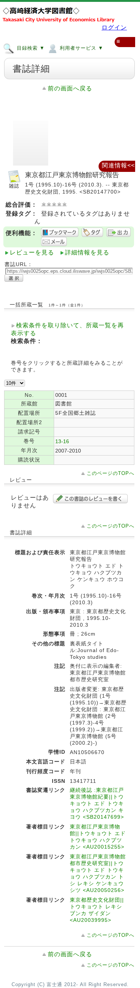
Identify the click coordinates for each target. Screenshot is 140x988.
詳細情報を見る (87, 252)
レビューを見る (32, 252)
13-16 (62, 441)
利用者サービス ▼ (80, 48)
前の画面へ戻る (70, 88)
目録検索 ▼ (30, 48)
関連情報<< (118, 165)
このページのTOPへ (110, 473)
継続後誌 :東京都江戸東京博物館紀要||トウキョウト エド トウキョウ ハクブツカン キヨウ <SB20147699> (97, 803)
